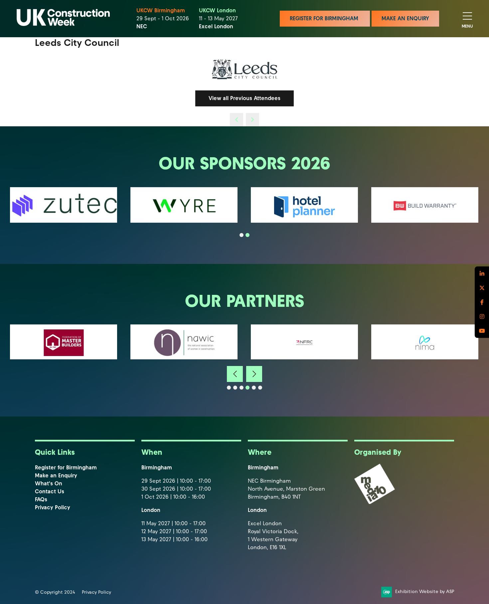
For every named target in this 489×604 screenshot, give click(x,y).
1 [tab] (242, 235)
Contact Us (49, 491)
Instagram (482, 316)
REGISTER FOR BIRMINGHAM (325, 18)
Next (254, 374)
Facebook (482, 302)
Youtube (482, 330)
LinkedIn (482, 273)
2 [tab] (247, 235)
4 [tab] (247, 388)
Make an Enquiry (56, 475)
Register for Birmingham (66, 467)
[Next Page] (252, 119)
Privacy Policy (52, 507)
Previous (235, 374)
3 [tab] (242, 388)
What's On (48, 483)
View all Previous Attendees (244, 98)
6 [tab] (260, 388)
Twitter (482, 288)
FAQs (41, 499)
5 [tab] (254, 388)
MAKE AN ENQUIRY (405, 18)
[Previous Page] (236, 119)
